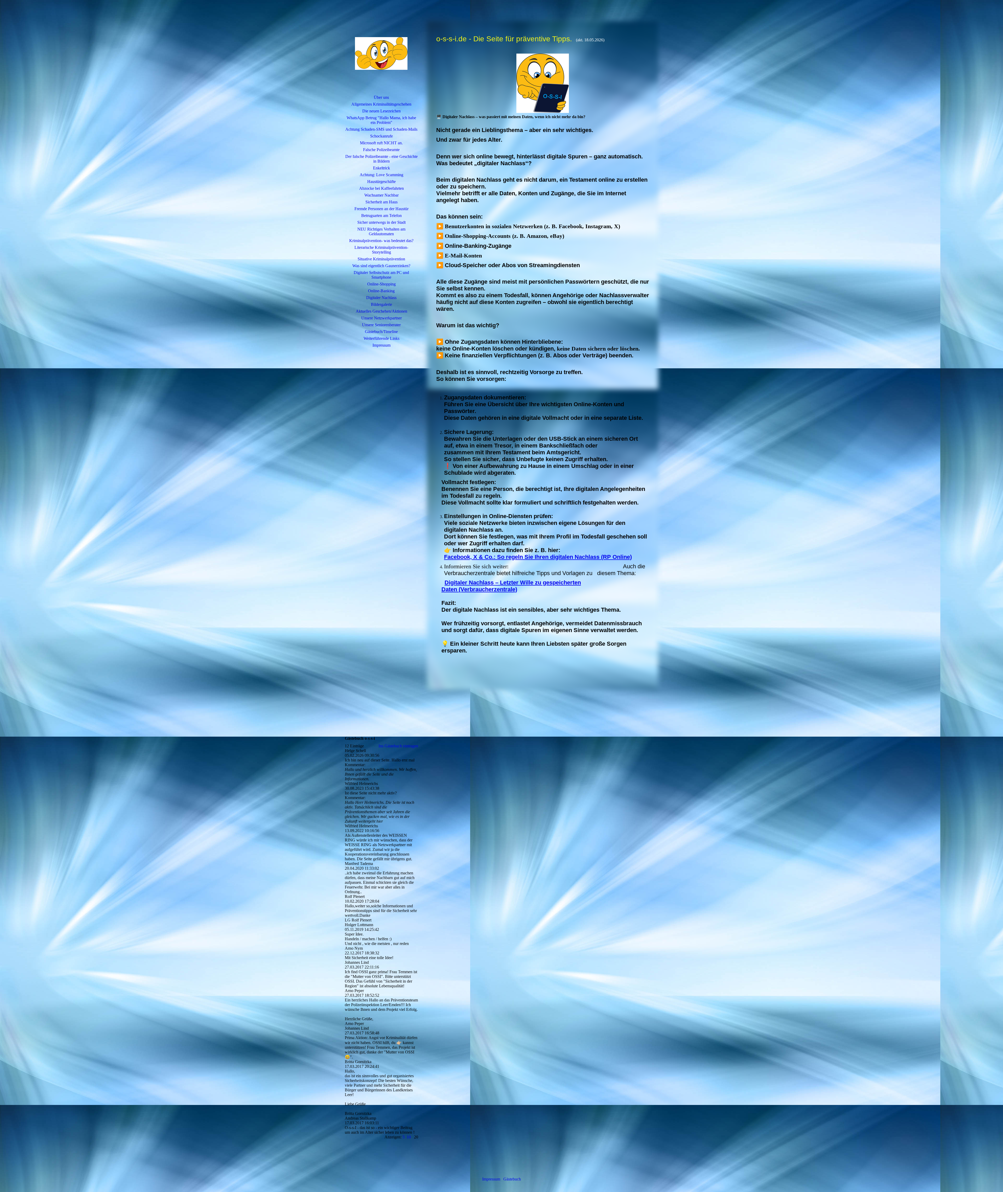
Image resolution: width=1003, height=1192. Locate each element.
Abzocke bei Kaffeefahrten (381, 188)
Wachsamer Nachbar (381, 195)
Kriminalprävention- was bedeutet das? (381, 240)
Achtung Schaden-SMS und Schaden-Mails (381, 129)
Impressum (381, 345)
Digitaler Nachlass (381, 297)
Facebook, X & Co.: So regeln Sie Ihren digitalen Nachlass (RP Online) (538, 557)
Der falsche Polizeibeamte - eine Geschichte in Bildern (381, 158)
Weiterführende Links (381, 338)
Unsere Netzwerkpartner (381, 318)
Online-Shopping (381, 284)
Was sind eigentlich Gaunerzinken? (381, 265)
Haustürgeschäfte (381, 181)
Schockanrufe (381, 136)
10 (409, 1137)
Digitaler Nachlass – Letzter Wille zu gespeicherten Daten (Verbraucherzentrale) (511, 586)
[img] (381, 53)
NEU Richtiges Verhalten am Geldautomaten (381, 231)
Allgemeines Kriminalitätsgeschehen (381, 104)
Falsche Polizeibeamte (381, 149)
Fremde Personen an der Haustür (381, 209)
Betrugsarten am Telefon (381, 215)
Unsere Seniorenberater (381, 325)
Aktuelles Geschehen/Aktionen (381, 311)
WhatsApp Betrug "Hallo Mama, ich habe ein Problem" (381, 120)
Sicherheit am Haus (381, 202)
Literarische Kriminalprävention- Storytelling (381, 249)
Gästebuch (512, 1179)
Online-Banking (381, 291)
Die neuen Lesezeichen (381, 111)
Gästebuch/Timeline (381, 331)
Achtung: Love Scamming (381, 175)
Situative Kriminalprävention (381, 259)
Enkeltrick (381, 168)
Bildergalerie (381, 304)
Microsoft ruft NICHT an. (381, 143)
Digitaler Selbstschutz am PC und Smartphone (381, 274)
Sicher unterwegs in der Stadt (381, 222)
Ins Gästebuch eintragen (398, 746)
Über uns (381, 97)
